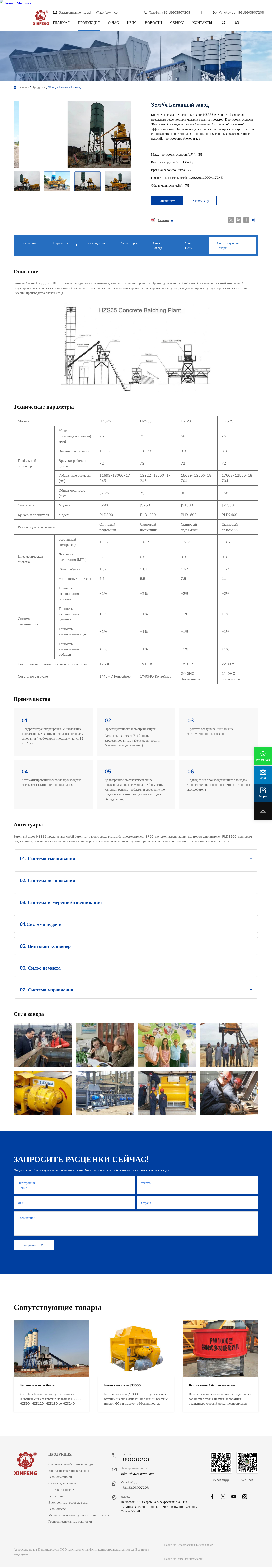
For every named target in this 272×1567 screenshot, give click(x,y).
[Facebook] (212, 1496)
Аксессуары (129, 243)
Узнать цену (201, 201)
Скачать (163, 220)
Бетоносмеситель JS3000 (122, 1385)
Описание (30, 243)
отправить (30, 1245)
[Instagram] (244, 1496)
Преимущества (94, 243)
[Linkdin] (233, 1496)
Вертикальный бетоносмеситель (212, 1385)
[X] (223, 1496)
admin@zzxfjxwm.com (103, 12)
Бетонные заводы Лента (37, 1385)
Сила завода (157, 245)
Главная (23, 87)
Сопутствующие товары (228, 245)
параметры (60, 243)
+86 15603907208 (175, 12)
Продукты (39, 87)
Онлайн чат (167, 201)
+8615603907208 (250, 12)
